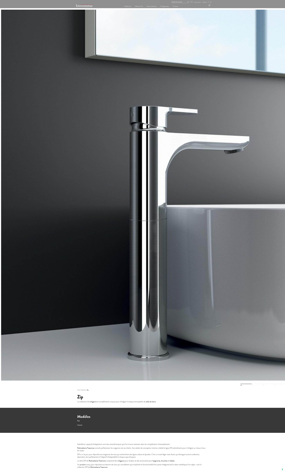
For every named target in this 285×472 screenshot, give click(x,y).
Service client (197, 2)
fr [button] (210, 2)
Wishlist (204, 2)
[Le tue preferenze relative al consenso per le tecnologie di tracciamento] (282, 469)
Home (78, 390)
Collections (83, 390)
